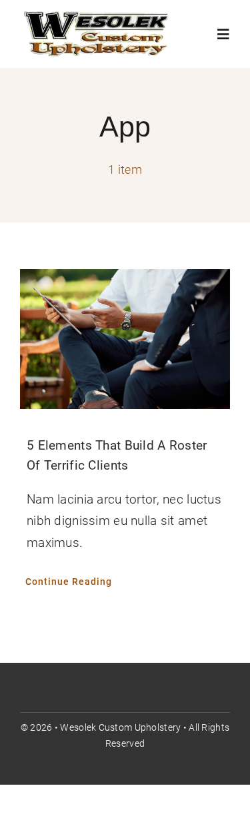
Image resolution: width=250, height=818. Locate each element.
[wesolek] (97, 16)
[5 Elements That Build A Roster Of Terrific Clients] (125, 339)
